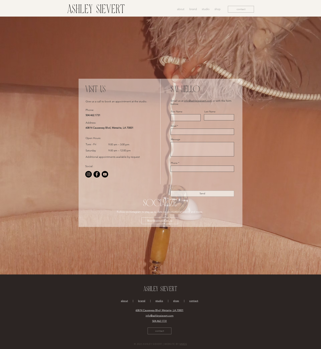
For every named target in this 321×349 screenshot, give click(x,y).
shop (176, 300)
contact (193, 300)
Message (175, 139)
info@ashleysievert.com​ (160, 315)
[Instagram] (88, 174)
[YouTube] (105, 174)
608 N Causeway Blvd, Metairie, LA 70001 (159, 310)
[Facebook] (96, 174)
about (124, 300)
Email (173, 126)
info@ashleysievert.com (198, 100)
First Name (176, 111)
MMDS (183, 343)
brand (141, 300)
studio (159, 300)
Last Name (210, 111)
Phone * (175, 163)
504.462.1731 (159, 321)
